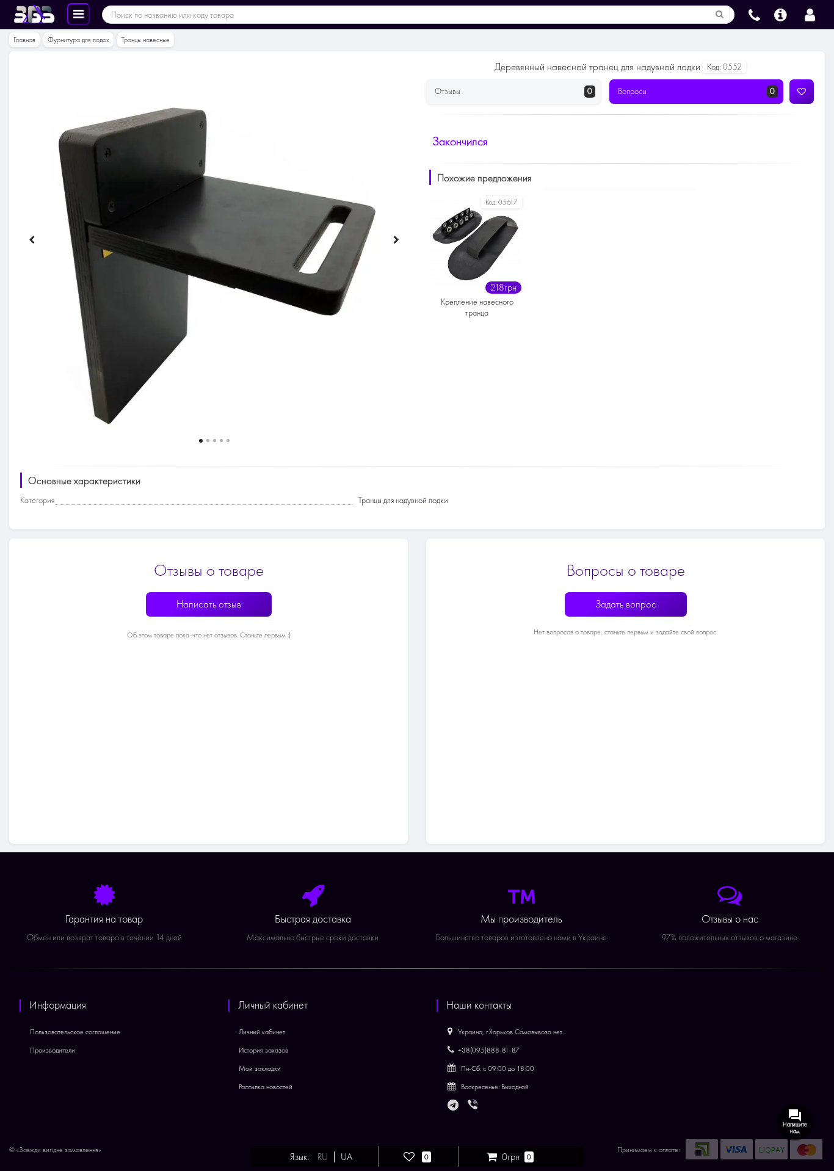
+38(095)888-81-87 (489, 1050)
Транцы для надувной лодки (403, 500)
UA (346, 1156)
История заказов (263, 1050)
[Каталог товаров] (78, 13)
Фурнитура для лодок (78, 39)
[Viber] (474, 1106)
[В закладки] (801, 91)
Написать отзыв (208, 604)
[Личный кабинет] (810, 13)
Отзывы (513, 91)
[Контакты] (754, 13)
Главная (24, 39)
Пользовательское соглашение (75, 1032)
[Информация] (780, 13)
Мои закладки (260, 1068)
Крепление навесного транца (477, 307)
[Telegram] (454, 1106)
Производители (52, 1050)
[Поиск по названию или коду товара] (719, 14)
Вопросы (696, 91)
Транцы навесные (145, 39)
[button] (201, 441)
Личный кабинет (262, 1032)
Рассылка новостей (265, 1086)
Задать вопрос (625, 604)
